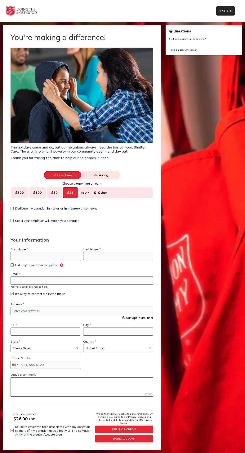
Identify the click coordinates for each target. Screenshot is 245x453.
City (86, 325)
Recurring (101, 175)
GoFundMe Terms (116, 419)
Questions (181, 31)
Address (16, 304)
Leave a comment (23, 374)
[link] (21, 11)
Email (14, 274)
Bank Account (124, 438)
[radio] (64, 175)
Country (88, 341)
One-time (64, 175)
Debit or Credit (124, 429)
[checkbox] (54, 208)
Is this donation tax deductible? (188, 38)
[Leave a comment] (82, 387)
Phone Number (21, 358)
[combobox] (15, 365)
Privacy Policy (135, 416)
